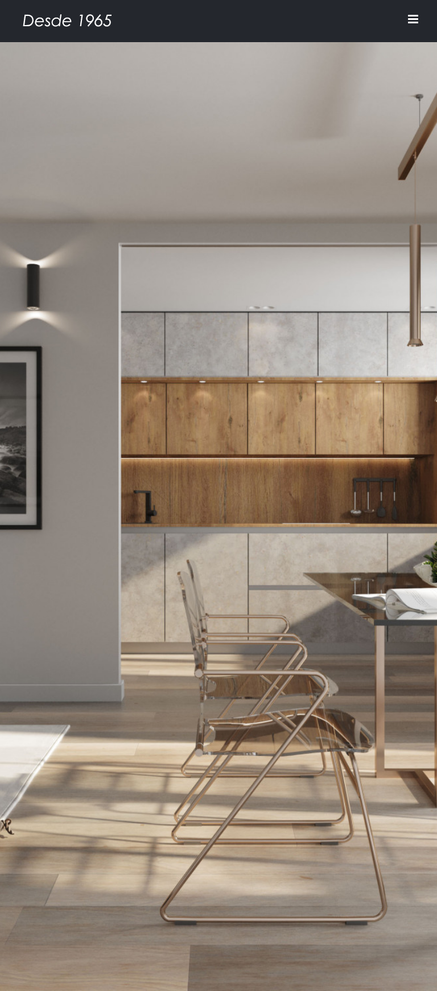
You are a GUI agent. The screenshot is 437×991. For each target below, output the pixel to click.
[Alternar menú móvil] (414, 19)
